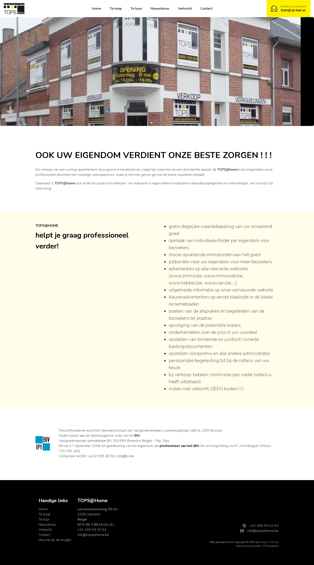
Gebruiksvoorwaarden (249, 546)
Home (96, 8)
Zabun (265, 542)
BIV (137, 435)
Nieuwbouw (160, 8)
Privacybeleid (271, 546)
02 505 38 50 (103, 456)
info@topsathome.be (93, 534)
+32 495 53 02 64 (92, 529)
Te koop (116, 8)
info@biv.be (125, 456)
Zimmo (274, 542)
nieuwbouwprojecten (206, 183)
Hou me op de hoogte (55, 540)
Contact (206, 8)
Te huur (136, 8)
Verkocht (185, 8)
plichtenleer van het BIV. (180, 446)
